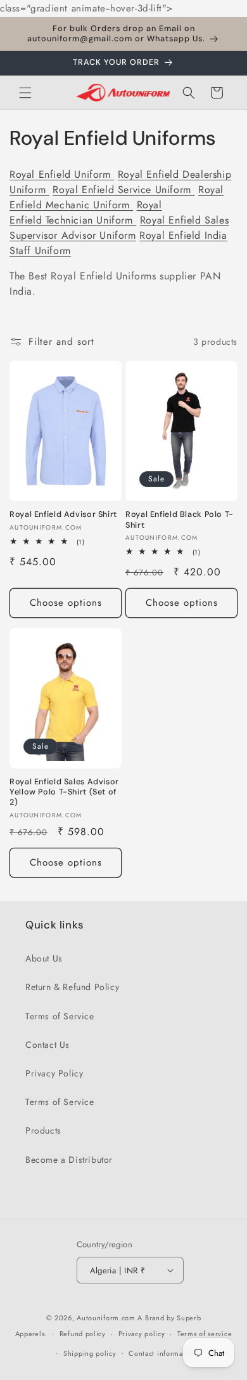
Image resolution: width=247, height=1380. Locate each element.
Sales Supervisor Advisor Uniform (119, 228)
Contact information (162, 1353)
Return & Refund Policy (72, 987)
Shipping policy (90, 1353)
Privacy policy (141, 1334)
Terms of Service (59, 1016)
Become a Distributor (69, 1159)
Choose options (66, 603)
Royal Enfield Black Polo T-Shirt (179, 519)
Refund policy (83, 1334)
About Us (44, 958)
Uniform (62, 174)
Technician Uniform (86, 212)
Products (43, 1130)
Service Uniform (123, 189)
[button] (25, 93)
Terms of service (204, 1334)
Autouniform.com (106, 1318)
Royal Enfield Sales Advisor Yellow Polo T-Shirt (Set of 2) (64, 792)
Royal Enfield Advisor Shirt (63, 514)
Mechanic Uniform (117, 197)
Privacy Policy (54, 1073)
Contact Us (47, 1044)
